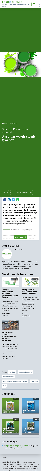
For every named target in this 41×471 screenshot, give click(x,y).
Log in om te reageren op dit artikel (18, 446)
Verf (4, 386)
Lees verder (19, 237)
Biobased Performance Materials (15, 381)
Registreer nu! (17, 448)
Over (4, 457)
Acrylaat (12, 372)
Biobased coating (25, 372)
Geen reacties (22, 192)
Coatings (34, 381)
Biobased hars (8, 377)
